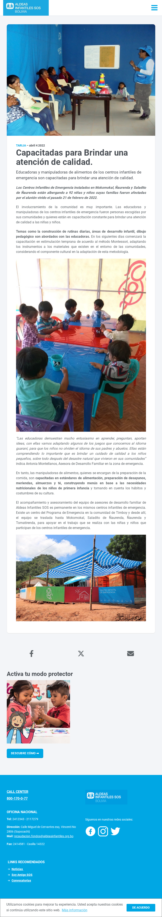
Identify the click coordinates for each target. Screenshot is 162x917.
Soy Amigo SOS (22, 874)
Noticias (17, 869)
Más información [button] (74, 910)
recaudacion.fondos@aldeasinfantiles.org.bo (43, 836)
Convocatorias (21, 880)
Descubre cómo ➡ (25, 753)
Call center (17, 792)
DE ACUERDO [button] (141, 907)
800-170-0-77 (17, 798)
